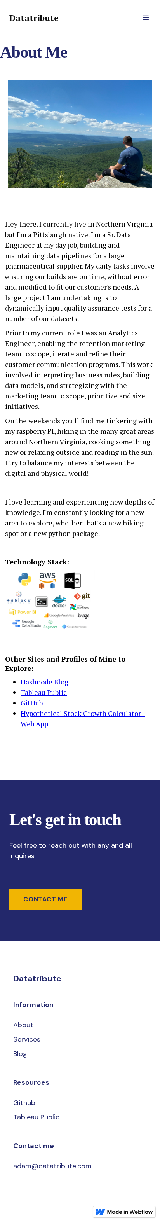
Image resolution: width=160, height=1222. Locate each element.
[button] (146, 18)
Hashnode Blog (44, 681)
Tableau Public (44, 692)
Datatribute (34, 17)
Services (26, 1039)
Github (24, 1102)
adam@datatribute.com (52, 1166)
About (23, 1025)
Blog (20, 1053)
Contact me (45, 899)
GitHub (32, 702)
